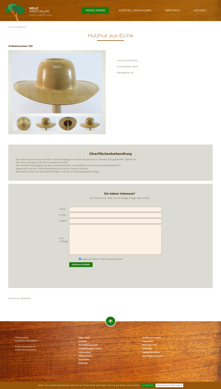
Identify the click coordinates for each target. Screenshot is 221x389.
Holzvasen (147, 341)
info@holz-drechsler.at (25, 350)
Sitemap (83, 363)
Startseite (84, 360)
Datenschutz (85, 356)
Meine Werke (95, 10)
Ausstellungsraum (88, 345)
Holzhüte (147, 349)
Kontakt (199, 10)
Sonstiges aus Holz (152, 356)
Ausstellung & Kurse (135, 10)
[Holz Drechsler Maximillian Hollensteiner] (15, 12)
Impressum (85, 352)
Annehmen (147, 385)
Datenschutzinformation (169, 385)
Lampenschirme (151, 352)
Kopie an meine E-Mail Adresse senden (102, 259)
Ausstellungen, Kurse (90, 349)
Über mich (172, 10)
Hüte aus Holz (149, 345)
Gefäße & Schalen (151, 338)
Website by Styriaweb (196, 372)
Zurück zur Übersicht (17, 27)
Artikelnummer (18, 46)
